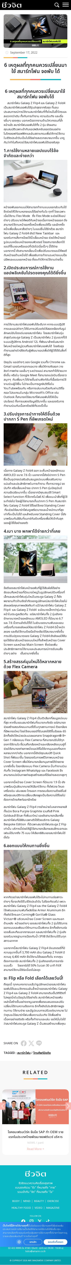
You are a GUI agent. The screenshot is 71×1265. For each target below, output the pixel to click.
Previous (2, 1106)
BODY (15, 1201)
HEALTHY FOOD (21, 1208)
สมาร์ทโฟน (24, 1053)
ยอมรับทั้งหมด (55, 1242)
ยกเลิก (32, 1242)
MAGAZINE (53, 1208)
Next (68, 1106)
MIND (26, 1201)
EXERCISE (53, 1201)
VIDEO (38, 1208)
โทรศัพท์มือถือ (42, 1053)
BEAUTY (39, 1201)
